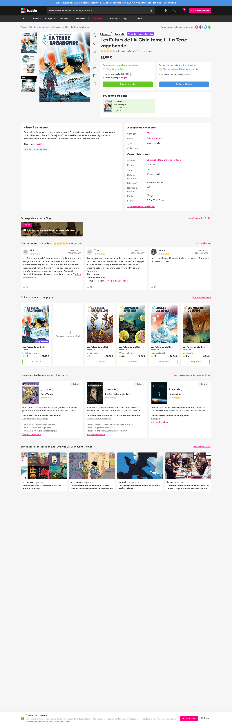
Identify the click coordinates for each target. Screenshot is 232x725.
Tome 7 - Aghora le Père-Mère (101, 427)
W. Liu (121, 353)
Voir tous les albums (202, 297)
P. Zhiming (130, 353)
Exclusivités (97, 18)
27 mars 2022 (204, 250)
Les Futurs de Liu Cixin (59, 27)
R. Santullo (156, 353)
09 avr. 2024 (75, 250)
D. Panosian (92, 353)
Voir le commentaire (118, 280)
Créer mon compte (200, 10)
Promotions (80, 18)
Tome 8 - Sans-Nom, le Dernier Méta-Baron (107, 430)
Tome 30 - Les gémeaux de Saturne (38, 424)
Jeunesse (64, 18)
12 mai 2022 (140, 250)
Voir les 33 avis (129, 51)
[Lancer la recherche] (151, 10)
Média (140, 18)
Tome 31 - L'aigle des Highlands (36, 427)
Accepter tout (189, 718)
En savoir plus (170, 2)
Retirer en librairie (184, 84)
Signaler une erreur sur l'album (141, 206)
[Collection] (165, 10)
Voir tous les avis (203, 243)
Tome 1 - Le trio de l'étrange (35, 418)
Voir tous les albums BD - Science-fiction (192, 375)
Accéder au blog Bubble (200, 218)
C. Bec (37, 353)
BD (24, 18)
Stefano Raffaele (172, 159)
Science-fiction (41, 27)
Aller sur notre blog (202, 446)
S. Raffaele (27, 353)
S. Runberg (188, 353)
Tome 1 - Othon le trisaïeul (99, 418)
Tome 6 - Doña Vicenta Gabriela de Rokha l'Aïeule (110, 424)
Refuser (205, 718)
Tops (125, 18)
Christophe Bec (154, 159)
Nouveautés (114, 18)
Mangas (49, 18)
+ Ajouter (40, 144)
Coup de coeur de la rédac (140, 34)
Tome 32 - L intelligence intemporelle (39, 430)
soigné (124, 77)
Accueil (24, 27)
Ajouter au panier (128, 84)
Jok (163, 353)
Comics (35, 18)
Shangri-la (155, 418)
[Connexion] (174, 10)
